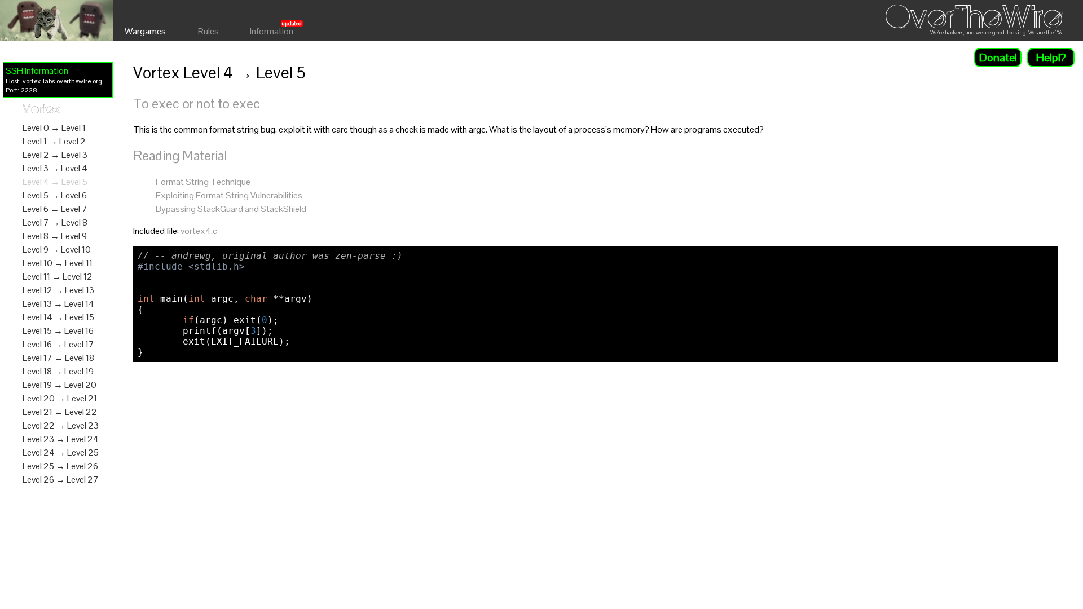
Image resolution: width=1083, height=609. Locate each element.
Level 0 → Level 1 (54, 128)
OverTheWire (974, 17)
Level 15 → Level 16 (58, 331)
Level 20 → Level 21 (60, 398)
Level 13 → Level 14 (58, 304)
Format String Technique (203, 182)
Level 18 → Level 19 (58, 371)
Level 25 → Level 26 (60, 466)
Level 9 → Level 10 (57, 249)
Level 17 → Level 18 (58, 358)
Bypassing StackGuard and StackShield (231, 209)
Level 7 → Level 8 (55, 222)
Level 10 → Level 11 (58, 263)
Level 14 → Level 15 (58, 317)
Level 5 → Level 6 (55, 195)
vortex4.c (198, 231)
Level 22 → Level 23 (61, 425)
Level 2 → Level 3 (55, 155)
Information (271, 31)
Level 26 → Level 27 (61, 480)
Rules (208, 31)
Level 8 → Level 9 (55, 236)
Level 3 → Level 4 (55, 168)
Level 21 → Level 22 (60, 412)
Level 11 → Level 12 (58, 277)
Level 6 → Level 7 (55, 209)
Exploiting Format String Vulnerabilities (229, 195)
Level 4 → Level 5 (55, 182)
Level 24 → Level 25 (61, 452)
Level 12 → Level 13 (58, 290)
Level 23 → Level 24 (61, 439)
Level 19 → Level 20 (59, 385)
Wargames (145, 31)
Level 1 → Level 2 (54, 141)
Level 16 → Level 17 (58, 344)
